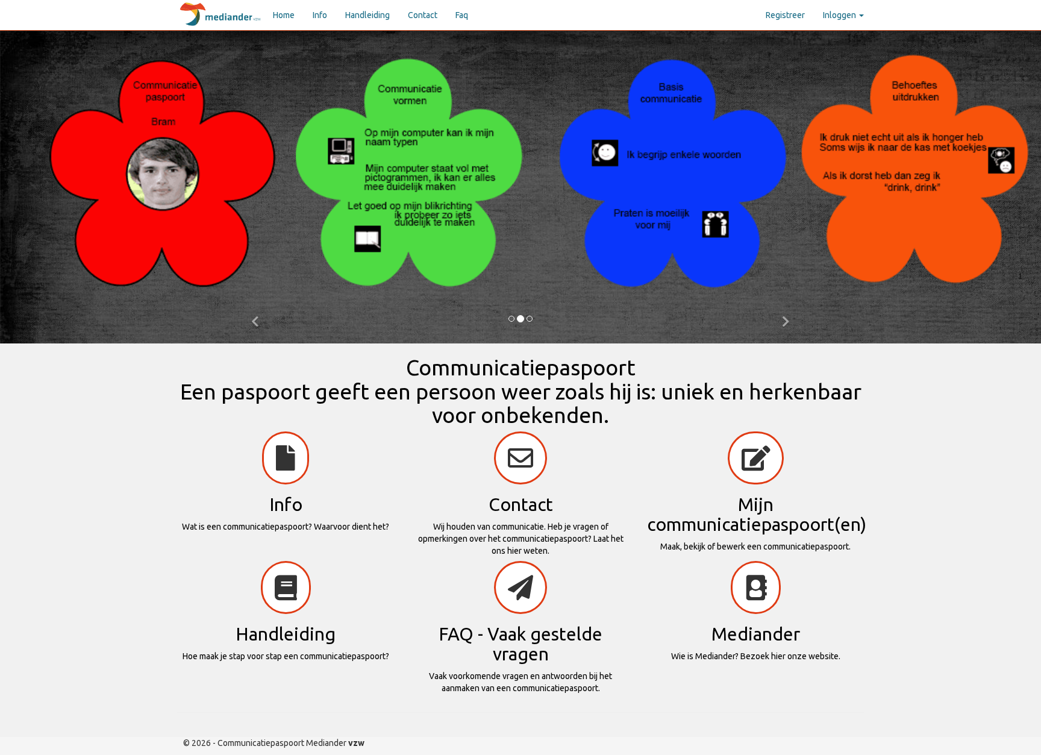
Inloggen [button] (840, 15)
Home (284, 15)
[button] (255, 319)
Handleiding (367, 15)
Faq (461, 15)
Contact (422, 15)
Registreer (785, 15)
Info (320, 15)
